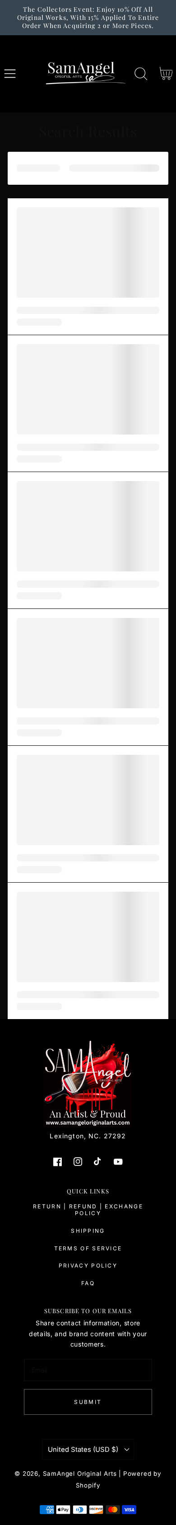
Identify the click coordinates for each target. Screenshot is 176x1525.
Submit (88, 1402)
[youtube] (118, 1161)
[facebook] (57, 1161)
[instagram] (78, 1161)
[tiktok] (98, 1161)
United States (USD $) (83, 1449)
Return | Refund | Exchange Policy (88, 1210)
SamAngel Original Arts (80, 1473)
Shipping (88, 1230)
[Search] (141, 73)
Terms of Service (88, 1248)
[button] (10, 74)
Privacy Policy (88, 1265)
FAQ (88, 1283)
